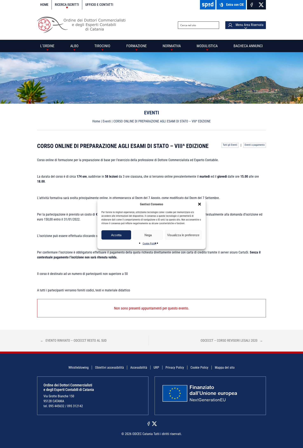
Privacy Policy (175, 367)
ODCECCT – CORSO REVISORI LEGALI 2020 (232, 340)
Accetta (116, 235)
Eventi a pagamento (255, 144)
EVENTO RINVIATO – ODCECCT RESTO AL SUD (73, 340)
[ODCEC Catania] (83, 32)
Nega (148, 235)
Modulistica (207, 46)
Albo (74, 46)
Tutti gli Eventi (230, 144)
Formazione (136, 46)
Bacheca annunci (248, 46)
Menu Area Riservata (249, 25)
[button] (199, 204)
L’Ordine (47, 46)
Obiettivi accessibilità (109, 367)
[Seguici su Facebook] (251, 4)
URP (156, 367)
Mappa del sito (225, 367)
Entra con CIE (235, 5)
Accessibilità (138, 367)
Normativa (172, 46)
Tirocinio (102, 46)
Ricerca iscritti (67, 5)
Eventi (107, 121)
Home (44, 5)
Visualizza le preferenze (183, 235)
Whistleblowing (78, 367)
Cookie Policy (149, 243)
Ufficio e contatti (99, 5)
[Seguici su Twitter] (261, 4)
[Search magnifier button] (215, 25)
